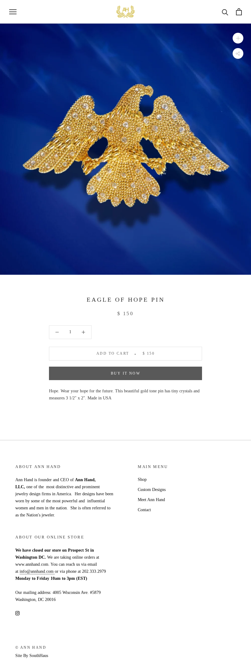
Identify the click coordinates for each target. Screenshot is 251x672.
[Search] (225, 12)
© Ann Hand (30, 647)
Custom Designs (152, 489)
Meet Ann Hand (151, 499)
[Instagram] (17, 612)
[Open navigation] (13, 11)
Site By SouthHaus (31, 655)
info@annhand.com (37, 571)
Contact (144, 510)
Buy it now (125, 373)
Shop (142, 479)
